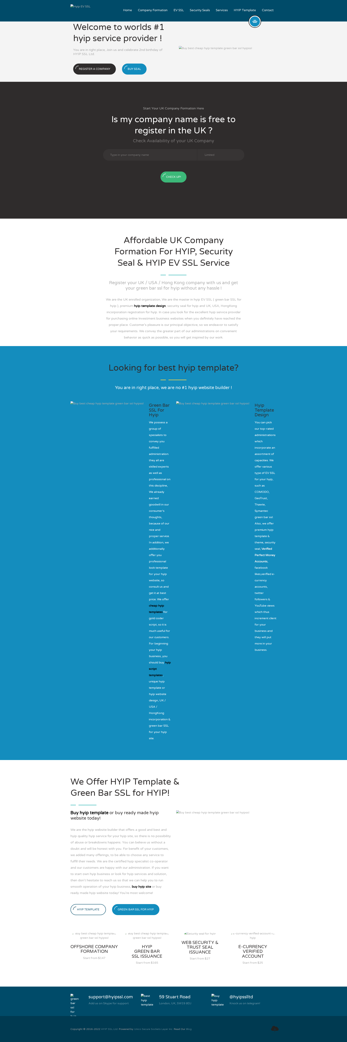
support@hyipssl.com (111, 997)
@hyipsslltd (241, 997)
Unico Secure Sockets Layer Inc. (153, 1029)
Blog (189, 1029)
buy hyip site (141, 887)
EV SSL (179, 10)
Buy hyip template (89, 812)
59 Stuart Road (174, 997)
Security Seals (200, 10)
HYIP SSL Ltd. (109, 1029)
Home (127, 10)
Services (222, 10)
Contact (268, 10)
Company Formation (153, 10)
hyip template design (150, 306)
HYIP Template (245, 10)
